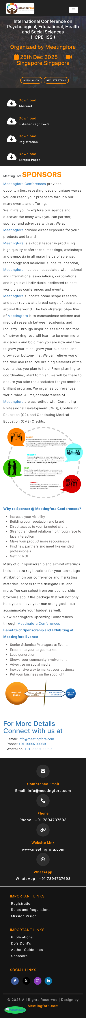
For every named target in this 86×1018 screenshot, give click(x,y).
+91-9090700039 (32, 744)
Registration (56, 80)
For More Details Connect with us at (33, 727)
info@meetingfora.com (36, 739)
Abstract (25, 106)
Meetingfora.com (43, 1006)
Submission (31, 80)
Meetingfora (13, 230)
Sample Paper (29, 159)
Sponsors (19, 956)
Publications (22, 937)
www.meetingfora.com (43, 849)
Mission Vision (24, 916)
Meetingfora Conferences (24, 184)
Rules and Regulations (30, 910)
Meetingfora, (13, 269)
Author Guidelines (27, 950)
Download (27, 100)
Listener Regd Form (34, 124)
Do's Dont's (21, 943)
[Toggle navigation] (73, 10)
